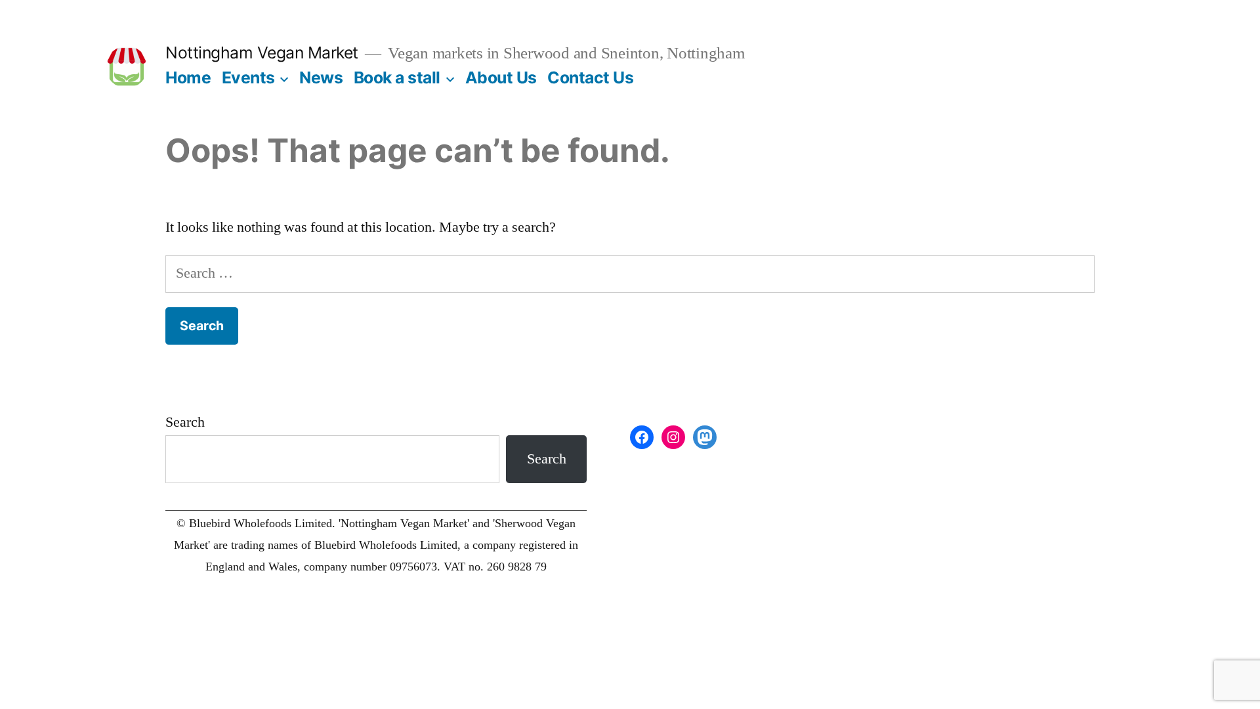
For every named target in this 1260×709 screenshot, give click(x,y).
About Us (501, 77)
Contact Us (590, 77)
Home (188, 77)
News (321, 77)
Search (185, 422)
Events (248, 77)
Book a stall (397, 77)
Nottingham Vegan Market (261, 52)
